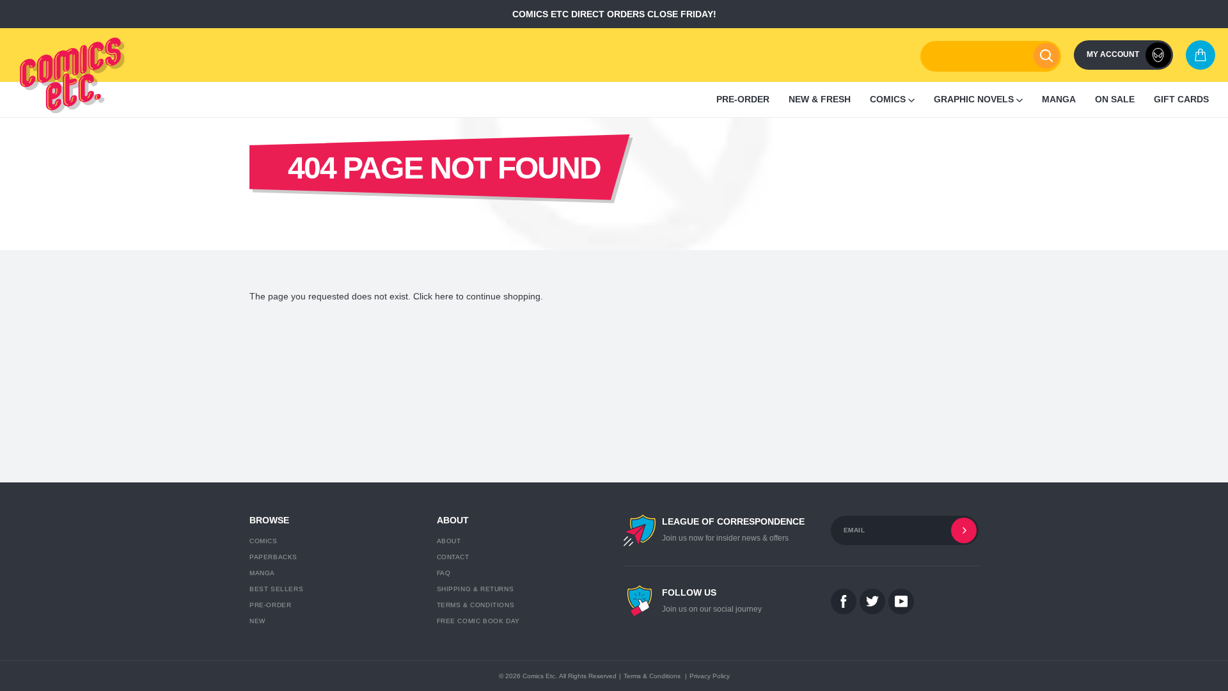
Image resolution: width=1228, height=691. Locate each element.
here (444, 296)
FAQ (444, 572)
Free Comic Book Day (478, 620)
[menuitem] (743, 99)
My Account (1113, 54)
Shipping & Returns (475, 588)
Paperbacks (273, 556)
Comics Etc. (540, 675)
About (449, 540)
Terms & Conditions (476, 604)
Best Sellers (276, 588)
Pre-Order (270, 604)
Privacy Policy (709, 675)
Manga (262, 572)
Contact (453, 556)
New (257, 620)
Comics (263, 540)
